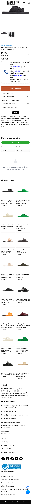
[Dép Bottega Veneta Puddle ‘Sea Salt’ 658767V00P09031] (8, 338)
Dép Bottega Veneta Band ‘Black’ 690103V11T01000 (8, 374)
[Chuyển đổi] (28, 93)
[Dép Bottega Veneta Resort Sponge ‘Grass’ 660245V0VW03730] (23, 339)
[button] (2, 3)
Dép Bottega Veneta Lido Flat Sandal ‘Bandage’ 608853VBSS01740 (7, 276)
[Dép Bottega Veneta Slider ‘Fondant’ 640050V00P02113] (23, 240)
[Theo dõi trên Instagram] (7, 458)
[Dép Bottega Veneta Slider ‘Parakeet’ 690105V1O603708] (23, 191)
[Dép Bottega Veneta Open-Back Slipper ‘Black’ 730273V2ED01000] (8, 289)
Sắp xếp (18, 146)
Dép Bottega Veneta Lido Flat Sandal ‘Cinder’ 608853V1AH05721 (7, 251)
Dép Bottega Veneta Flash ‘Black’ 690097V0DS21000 (23, 300)
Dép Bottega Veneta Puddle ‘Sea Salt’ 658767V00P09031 (6, 350)
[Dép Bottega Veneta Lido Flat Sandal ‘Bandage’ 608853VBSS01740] (8, 265)
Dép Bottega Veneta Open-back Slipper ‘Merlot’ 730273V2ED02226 (23, 325)
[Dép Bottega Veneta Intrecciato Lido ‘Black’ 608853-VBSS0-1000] (8, 190)
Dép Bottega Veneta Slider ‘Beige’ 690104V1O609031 (8, 225)
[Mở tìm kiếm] (24, 2)
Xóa (29, 54)
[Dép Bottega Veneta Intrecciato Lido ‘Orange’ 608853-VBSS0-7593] (8, 314)
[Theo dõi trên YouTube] (21, 458)
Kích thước (4, 55)
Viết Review (15, 142)
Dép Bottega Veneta (6, 45)
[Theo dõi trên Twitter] (16, 458)
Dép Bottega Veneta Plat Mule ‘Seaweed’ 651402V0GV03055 (22, 276)
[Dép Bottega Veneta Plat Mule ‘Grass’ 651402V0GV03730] (23, 215)
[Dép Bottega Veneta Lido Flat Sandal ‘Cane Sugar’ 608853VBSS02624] (23, 363)
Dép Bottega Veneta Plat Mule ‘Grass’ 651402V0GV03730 (22, 226)
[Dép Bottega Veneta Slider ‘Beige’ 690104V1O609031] (8, 215)
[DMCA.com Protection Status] (5, 431)
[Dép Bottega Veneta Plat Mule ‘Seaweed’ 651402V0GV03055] (23, 264)
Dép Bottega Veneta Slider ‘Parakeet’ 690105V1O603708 (23, 202)
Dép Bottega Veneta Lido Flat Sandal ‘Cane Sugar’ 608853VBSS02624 (23, 375)
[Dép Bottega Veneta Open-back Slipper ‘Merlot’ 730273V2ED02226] (23, 314)
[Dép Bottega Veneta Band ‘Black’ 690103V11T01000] (8, 363)
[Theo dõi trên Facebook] (3, 458)
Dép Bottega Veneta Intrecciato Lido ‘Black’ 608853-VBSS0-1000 (7, 202)
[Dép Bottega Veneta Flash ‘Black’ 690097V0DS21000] (23, 289)
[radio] (3, 58)
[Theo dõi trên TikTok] (12, 458)
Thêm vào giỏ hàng (15, 88)
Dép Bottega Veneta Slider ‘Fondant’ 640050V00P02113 (23, 251)
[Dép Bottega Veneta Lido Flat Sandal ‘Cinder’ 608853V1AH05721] (8, 240)
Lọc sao (3, 146)
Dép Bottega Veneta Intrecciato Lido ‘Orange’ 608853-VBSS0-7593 (7, 325)
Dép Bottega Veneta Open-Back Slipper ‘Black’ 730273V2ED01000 (7, 300)
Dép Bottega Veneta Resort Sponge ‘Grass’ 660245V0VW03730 (22, 350)
